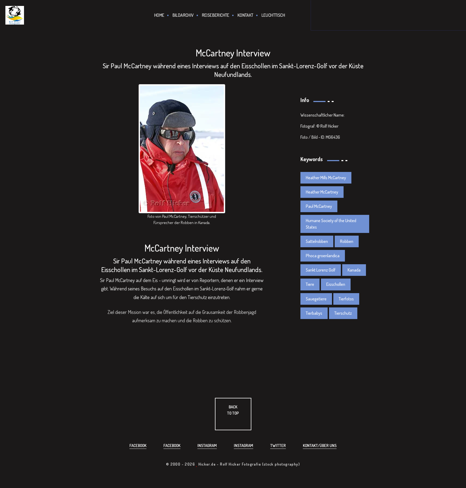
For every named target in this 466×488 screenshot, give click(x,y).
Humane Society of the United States (331, 223)
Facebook (137, 445)
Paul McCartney (319, 206)
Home (159, 15)
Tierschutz (343, 313)
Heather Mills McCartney (326, 177)
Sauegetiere (316, 298)
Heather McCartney (322, 192)
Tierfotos (346, 298)
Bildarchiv (183, 15)
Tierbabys (314, 313)
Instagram (207, 445)
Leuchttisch (273, 15)
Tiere (310, 284)
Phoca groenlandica (323, 255)
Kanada (354, 270)
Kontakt (245, 15)
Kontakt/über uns (320, 445)
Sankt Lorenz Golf (320, 270)
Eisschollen (335, 284)
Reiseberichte (215, 15)
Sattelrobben (317, 241)
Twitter (278, 445)
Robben (346, 241)
